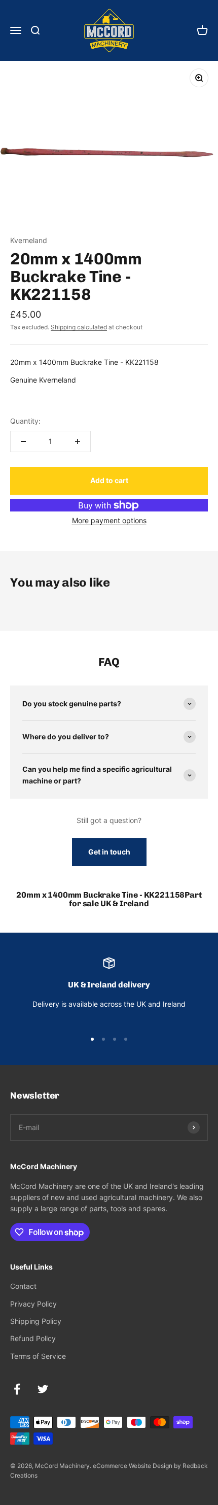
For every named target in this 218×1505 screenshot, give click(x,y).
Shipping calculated (79, 327)
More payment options (109, 520)
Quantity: (25, 421)
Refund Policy (33, 1338)
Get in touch (109, 851)
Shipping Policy (35, 1321)
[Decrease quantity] (23, 441)
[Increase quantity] (77, 441)
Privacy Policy (33, 1303)
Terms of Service (38, 1356)
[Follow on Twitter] (43, 1389)
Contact (23, 1286)
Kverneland (28, 240)
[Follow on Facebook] (17, 1389)
